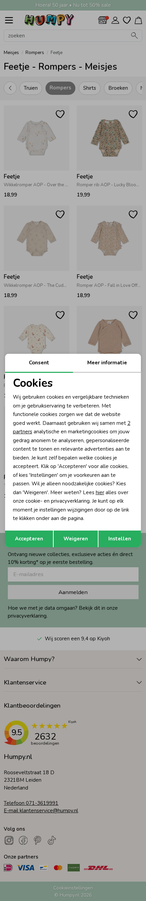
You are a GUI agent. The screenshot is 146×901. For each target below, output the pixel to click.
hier (100, 492)
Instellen (119, 538)
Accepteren (29, 538)
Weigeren (75, 538)
